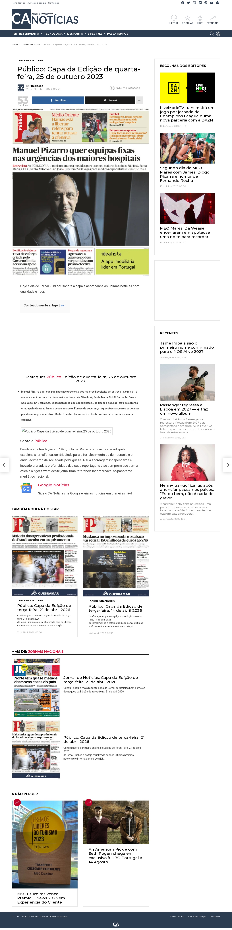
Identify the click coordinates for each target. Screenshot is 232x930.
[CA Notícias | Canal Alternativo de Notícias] (116, 924)
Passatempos (117, 33)
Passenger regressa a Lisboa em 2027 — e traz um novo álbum (184, 409)
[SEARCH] (212, 33)
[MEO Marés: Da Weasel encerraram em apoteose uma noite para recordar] (187, 208)
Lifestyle (95, 33)
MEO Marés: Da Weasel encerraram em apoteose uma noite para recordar (185, 232)
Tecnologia (53, 33)
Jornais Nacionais (31, 600)
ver (63, 305)
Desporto (75, 33)
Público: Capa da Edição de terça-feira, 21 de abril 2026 (44, 607)
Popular (187, 23)
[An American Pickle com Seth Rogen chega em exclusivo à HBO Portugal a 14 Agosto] (116, 822)
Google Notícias (53, 485)
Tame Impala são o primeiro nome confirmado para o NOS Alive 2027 (187, 347)
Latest (173, 23)
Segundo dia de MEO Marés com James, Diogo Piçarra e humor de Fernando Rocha (185, 174)
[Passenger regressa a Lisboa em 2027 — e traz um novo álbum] (187, 382)
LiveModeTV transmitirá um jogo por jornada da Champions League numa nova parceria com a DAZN (187, 114)
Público (53, 377)
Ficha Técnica (18, 2)
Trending (212, 23)
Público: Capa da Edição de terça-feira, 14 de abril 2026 (115, 608)
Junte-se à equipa (37, 2)
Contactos (53, 2)
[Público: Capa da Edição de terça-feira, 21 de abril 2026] (45, 556)
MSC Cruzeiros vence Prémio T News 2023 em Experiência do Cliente (41, 898)
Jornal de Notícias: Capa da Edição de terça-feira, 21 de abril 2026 (100, 679)
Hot (200, 23)
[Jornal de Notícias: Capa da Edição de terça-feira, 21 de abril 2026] (36, 687)
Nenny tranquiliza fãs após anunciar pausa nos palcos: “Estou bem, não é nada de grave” (187, 491)
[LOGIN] (218, 33)
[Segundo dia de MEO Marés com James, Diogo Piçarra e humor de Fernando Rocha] (187, 148)
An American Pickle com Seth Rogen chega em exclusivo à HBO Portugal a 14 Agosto (115, 855)
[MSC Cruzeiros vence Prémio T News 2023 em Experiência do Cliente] (45, 844)
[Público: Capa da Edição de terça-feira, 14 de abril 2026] (116, 556)
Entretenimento (26, 33)
